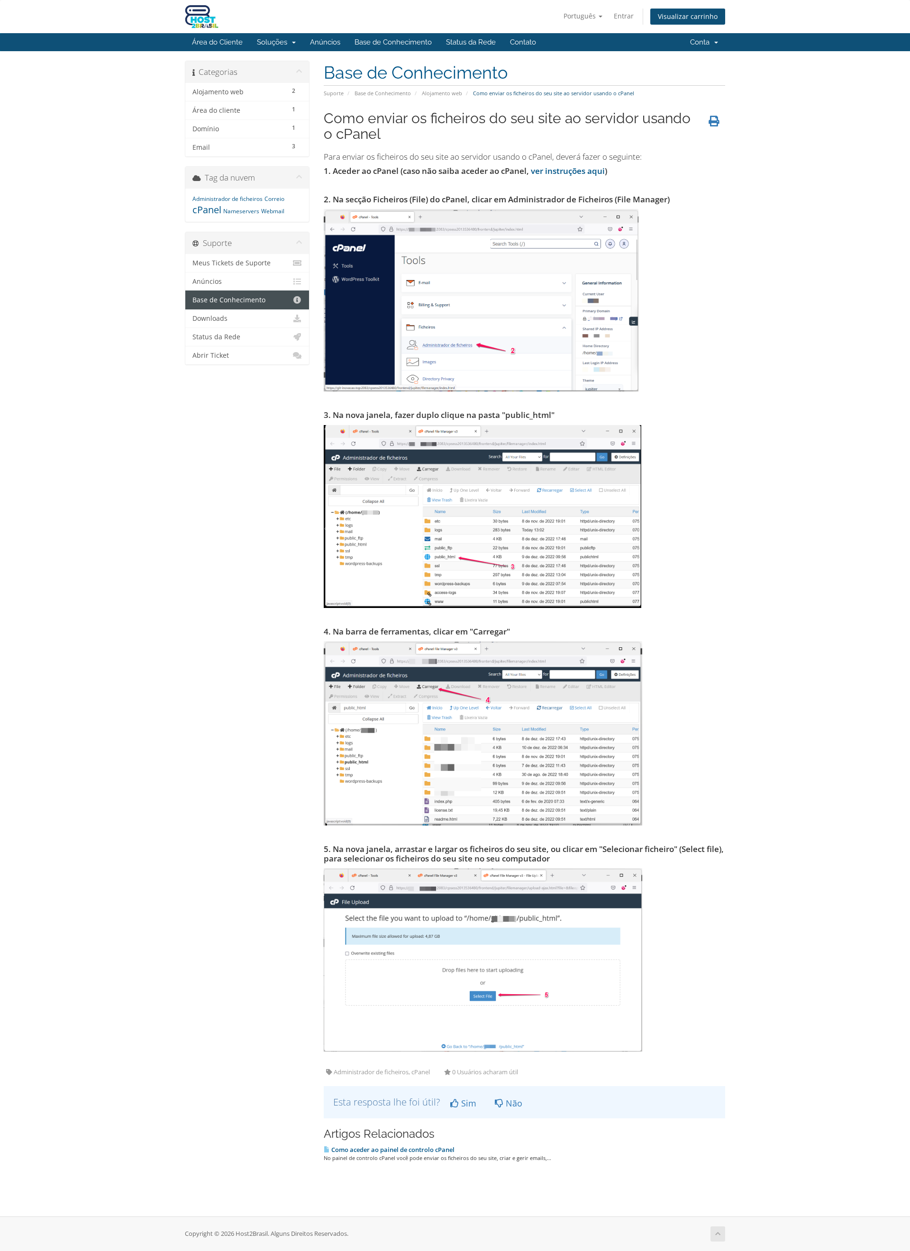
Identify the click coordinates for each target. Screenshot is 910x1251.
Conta (701, 42)
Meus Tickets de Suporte (231, 263)
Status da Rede (471, 42)
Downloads (210, 318)
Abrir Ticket (210, 355)
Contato (523, 42)
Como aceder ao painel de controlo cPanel (392, 1149)
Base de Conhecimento (393, 42)
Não (512, 1103)
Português (581, 15)
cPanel (206, 209)
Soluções (274, 42)
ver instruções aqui (568, 170)
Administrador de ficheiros (227, 199)
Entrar (624, 15)
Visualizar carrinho (688, 16)
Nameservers (241, 211)
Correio (274, 199)
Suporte (334, 93)
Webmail (272, 211)
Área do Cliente (217, 42)
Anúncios (325, 42)
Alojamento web (442, 93)
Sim (467, 1103)
